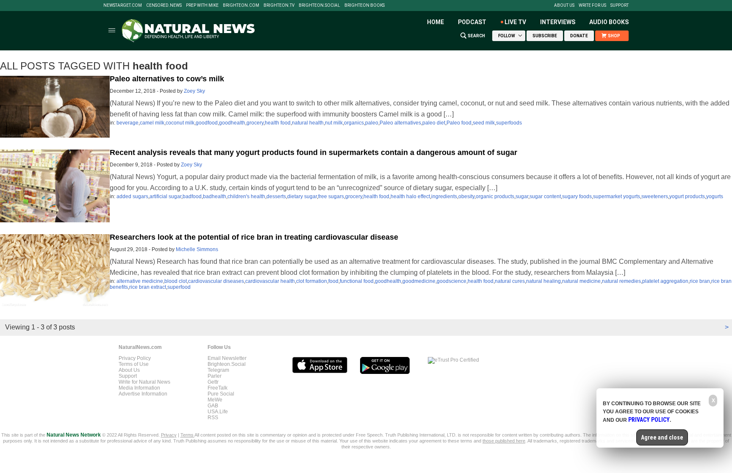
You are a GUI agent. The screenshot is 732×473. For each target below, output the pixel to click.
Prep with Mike (202, 5)
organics (354, 123)
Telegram (218, 370)
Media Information (139, 388)
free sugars (331, 196)
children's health (246, 196)
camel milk (152, 123)
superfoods (509, 123)
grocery (255, 123)
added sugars (132, 196)
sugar (522, 196)
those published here (503, 440)
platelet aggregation (665, 281)
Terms (187, 434)
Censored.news (164, 5)
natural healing (543, 281)
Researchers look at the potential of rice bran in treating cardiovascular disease (254, 237)
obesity (466, 196)
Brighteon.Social (319, 5)
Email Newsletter (227, 358)
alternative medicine (139, 281)
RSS (213, 417)
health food (278, 123)
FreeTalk (217, 388)
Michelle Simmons (197, 249)
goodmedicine (418, 281)
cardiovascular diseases (216, 281)
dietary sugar (302, 196)
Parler (215, 376)
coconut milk (180, 123)
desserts (276, 196)
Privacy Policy (135, 358)
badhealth (214, 196)
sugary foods (577, 196)
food (333, 281)
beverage (127, 123)
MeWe (215, 400)
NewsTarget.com (122, 5)
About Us (564, 5)
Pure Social (221, 394)
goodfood (207, 123)
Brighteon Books (364, 5)
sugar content (545, 196)
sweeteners (654, 196)
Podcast (472, 22)
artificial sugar (165, 196)
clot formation (311, 281)
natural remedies (621, 281)
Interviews (557, 22)
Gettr (213, 382)
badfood (192, 196)
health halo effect (410, 196)
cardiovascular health (270, 281)
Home (435, 22)
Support (619, 5)
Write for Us (592, 5)
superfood (179, 287)
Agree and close (662, 437)
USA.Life (218, 412)
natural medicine (581, 281)
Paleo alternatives (400, 123)
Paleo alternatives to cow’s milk (167, 79)
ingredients (444, 196)
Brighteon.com (241, 5)
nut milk (334, 123)
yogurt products (687, 196)
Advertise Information (143, 394)
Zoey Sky (194, 91)
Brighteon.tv (278, 5)
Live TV (515, 22)
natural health (308, 123)
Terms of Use (134, 364)
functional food (357, 281)
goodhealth (232, 123)
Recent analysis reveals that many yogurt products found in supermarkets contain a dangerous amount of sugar (313, 152)
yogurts (714, 196)
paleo (371, 123)
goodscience (451, 281)
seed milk (484, 123)
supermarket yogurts (616, 196)
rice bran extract (147, 287)
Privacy (169, 434)
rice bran (700, 281)
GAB (213, 406)
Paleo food (458, 123)
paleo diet (433, 123)
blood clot (175, 281)
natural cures (510, 281)
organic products (495, 196)
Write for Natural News (144, 382)
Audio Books (609, 22)
